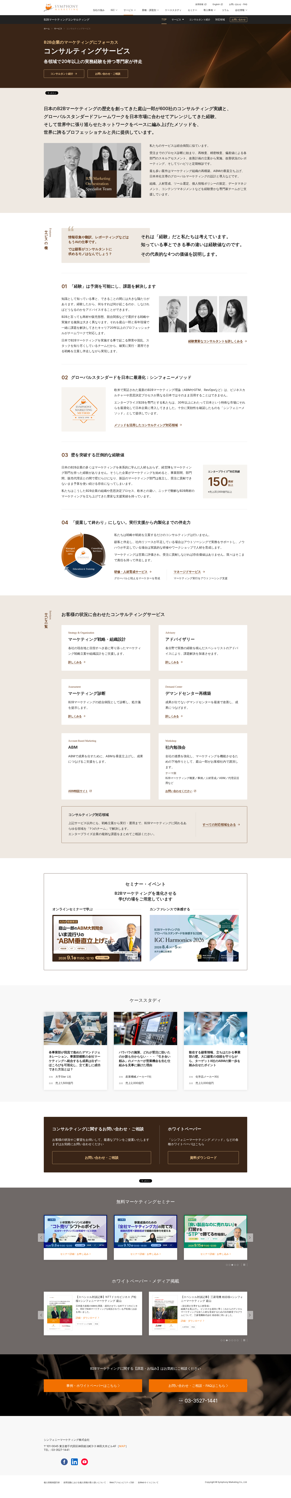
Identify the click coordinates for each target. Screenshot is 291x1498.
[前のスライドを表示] (41, 1237)
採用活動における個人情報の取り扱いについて (84, 1482)
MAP (122, 1446)
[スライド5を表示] (237, 1265)
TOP (164, 19)
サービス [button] (176, 20)
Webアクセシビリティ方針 (121, 1482)
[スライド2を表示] (229, 1265)
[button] (113, 11)
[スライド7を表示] (237, 1340)
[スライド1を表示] (227, 1265)
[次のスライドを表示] (249, 1237)
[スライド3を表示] (232, 1265)
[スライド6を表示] (235, 1340)
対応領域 (220, 19)
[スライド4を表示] (235, 1265)
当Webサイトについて (148, 1482)
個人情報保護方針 (52, 1482)
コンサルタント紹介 (199, 19)
